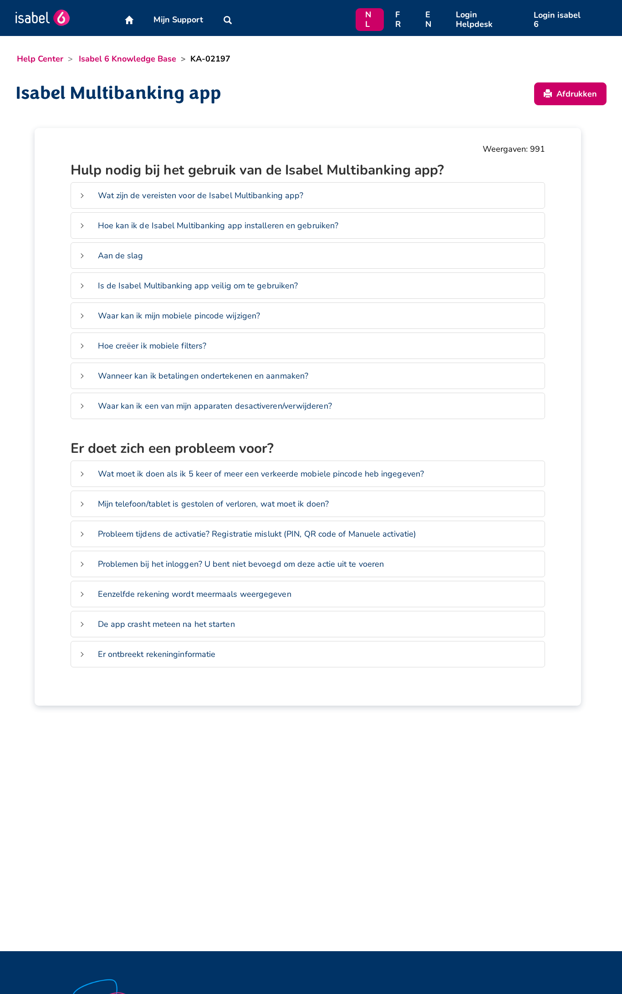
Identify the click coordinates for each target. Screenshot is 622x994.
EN (428, 19)
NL (368, 19)
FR (398, 19)
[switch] (82, 195)
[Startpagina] (129, 19)
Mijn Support (178, 19)
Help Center (40, 58)
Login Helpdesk (474, 19)
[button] (227, 19)
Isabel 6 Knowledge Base (127, 58)
